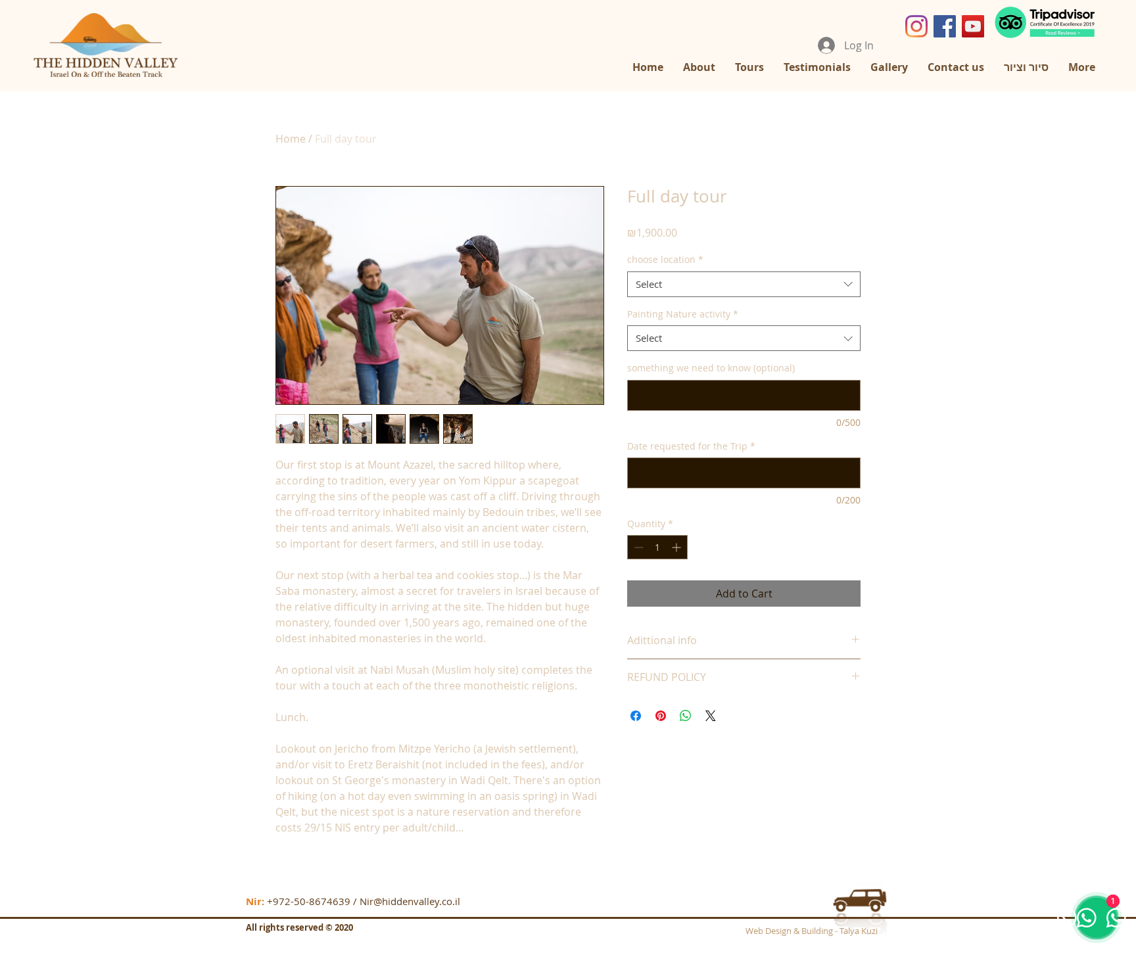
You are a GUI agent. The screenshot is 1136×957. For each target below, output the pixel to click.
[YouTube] (973, 26)
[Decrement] (637, 547)
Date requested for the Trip (691, 446)
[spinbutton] (657, 547)
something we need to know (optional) (711, 368)
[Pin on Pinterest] (661, 716)
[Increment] (677, 547)
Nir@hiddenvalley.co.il (410, 901)
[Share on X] (711, 716)
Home (290, 138)
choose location (665, 259)
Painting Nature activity (682, 314)
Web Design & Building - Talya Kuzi (812, 931)
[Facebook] (945, 26)
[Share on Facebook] (636, 716)
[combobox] (744, 284)
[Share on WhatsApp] (686, 716)
